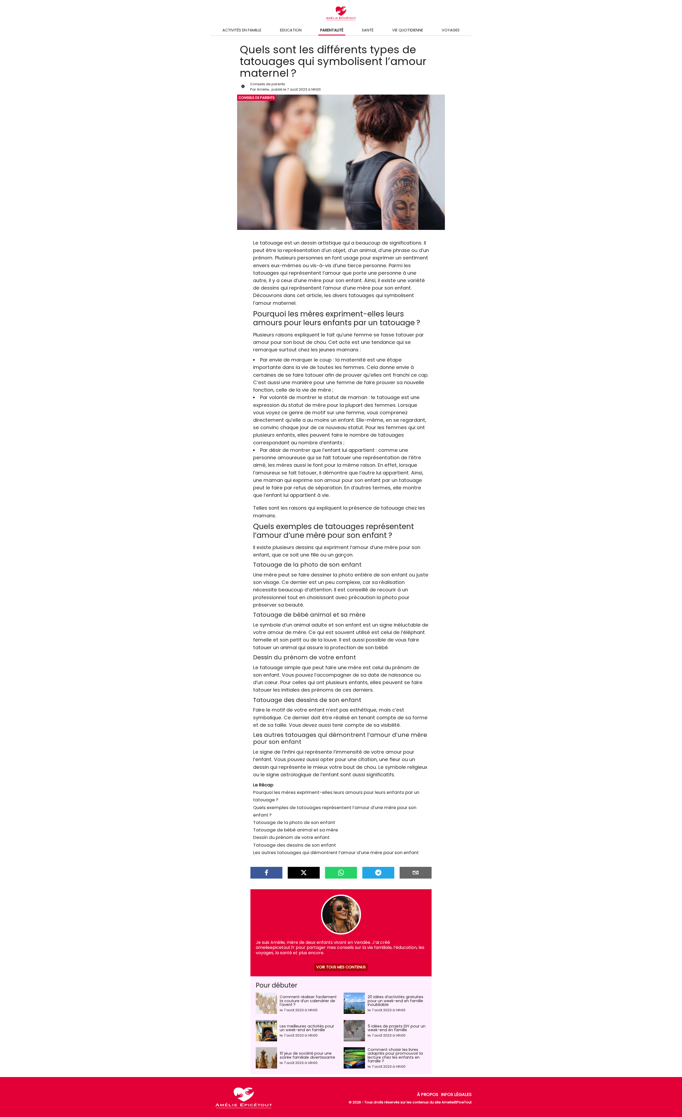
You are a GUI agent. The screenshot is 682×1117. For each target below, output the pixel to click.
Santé (368, 30)
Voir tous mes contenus (341, 967)
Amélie (263, 89)
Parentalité (331, 30)
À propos (427, 1094)
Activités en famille (241, 30)
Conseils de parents (267, 84)
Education (291, 30)
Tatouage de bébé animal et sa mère (295, 830)
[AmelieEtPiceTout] (243, 1108)
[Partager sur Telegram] (378, 873)
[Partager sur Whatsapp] (341, 873)
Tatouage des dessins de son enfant (294, 845)
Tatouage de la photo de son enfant (294, 822)
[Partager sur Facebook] (266, 873)
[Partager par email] (416, 873)
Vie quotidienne (407, 30)
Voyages (451, 30)
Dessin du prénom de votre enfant (291, 837)
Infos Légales (456, 1094)
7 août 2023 (297, 89)
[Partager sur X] (304, 873)
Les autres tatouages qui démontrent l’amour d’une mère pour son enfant (336, 852)
